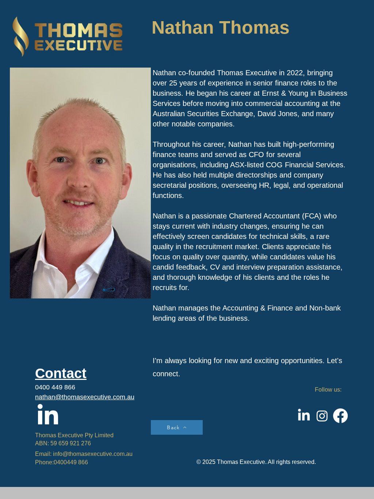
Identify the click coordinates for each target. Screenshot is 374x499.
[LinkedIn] (48, 416)
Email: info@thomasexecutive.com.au (84, 454)
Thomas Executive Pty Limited (74, 435)
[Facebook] (340, 415)
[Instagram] (322, 415)
